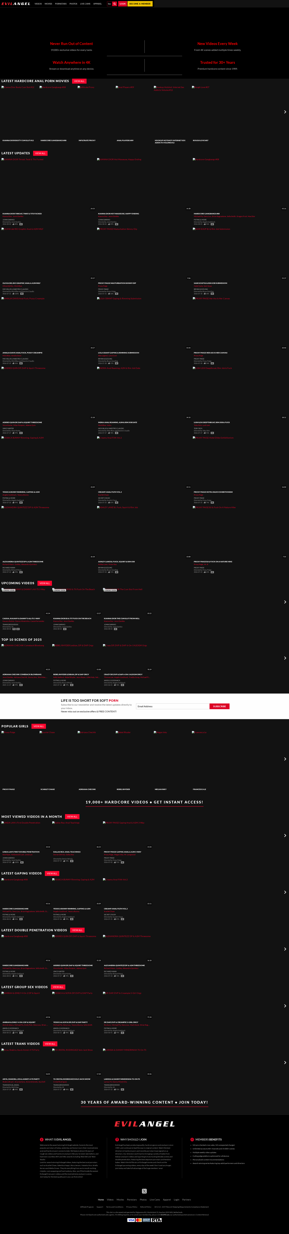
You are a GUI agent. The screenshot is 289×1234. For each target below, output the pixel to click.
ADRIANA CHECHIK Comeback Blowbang (22, 674)
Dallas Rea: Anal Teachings (67, 852)
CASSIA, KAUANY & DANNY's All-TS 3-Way (21, 618)
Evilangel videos (65, 1162)
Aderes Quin (31, 425)
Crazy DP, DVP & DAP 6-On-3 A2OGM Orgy (123, 674)
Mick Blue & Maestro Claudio (15, 289)
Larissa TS (108, 1082)
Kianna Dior (7, 216)
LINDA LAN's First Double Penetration (21, 852)
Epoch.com (93, 1215)
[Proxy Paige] (20, 759)
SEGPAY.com (164, 1215)
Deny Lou (207, 216)
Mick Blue (18, 286)
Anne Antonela (32, 1082)
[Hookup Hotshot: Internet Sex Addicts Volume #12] (172, 112)
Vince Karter (7, 425)
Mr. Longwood (129, 854)
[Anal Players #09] (134, 112)
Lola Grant (113, 356)
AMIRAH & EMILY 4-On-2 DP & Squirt (19, 1022)
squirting (141, 1157)
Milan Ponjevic (19, 425)
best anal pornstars (89, 1162)
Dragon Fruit (242, 216)
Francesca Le (199, 789)
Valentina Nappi (63, 1165)
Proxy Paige (102, 286)
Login (123, 4)
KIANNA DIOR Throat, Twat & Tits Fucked (22, 214)
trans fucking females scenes (158, 1157)
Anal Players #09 (125, 140)
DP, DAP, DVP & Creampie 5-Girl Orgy (121, 1022)
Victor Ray (112, 564)
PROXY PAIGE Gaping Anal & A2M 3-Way (122, 852)
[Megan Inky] (172, 759)
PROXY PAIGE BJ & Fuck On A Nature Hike (213, 562)
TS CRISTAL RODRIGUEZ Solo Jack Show (71, 1079)
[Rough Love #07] (210, 112)
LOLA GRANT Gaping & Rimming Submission (118, 353)
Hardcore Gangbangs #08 (53, 140)
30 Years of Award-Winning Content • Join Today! (144, 1102)
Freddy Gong (134, 677)
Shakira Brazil (8, 1082)
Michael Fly (198, 216)
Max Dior (251, 216)
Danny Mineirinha (22, 621)
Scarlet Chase (103, 495)
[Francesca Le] (210, 759)
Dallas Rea (70, 854)
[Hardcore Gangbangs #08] (58, 112)
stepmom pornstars (153, 1159)
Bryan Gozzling (201, 289)
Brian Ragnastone (219, 216)
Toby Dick (198, 425)
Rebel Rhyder (70, 677)
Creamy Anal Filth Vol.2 (110, 492)
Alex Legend (103, 356)
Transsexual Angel (11, 1085)
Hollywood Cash (17, 854)
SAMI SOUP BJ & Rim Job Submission (210, 283)
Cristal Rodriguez (60, 1082)
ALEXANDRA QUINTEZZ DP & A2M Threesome (23, 562)
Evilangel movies (146, 1162)
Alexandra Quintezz (29, 564)
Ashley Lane (102, 564)
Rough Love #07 (200, 140)
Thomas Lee (108, 677)
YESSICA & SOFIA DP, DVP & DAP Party (70, 1022)
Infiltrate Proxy (87, 140)
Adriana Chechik (20, 677)
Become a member (140, 4)
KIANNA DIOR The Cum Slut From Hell (122, 618)
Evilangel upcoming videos (125, 1165)
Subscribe (219, 706)
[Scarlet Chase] (58, 759)
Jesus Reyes (80, 677)
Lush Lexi (206, 425)
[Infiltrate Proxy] (96, 112)
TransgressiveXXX (10, 624)
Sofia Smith (231, 216)
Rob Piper (6, 854)
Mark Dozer (134, 1025)
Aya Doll (42, 1082)
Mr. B (206, 564)
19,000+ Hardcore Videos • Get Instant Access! (145, 802)
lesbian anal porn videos (124, 1157)
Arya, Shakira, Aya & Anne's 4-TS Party (21, 1079)
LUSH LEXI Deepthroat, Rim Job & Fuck (212, 422)
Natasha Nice (86, 1165)
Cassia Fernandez (37, 621)
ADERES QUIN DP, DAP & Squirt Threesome (22, 422)
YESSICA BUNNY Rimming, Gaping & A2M (21, 492)
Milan (48, 677)
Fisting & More (200, 220)
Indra (109, 425)
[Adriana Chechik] (96, 759)
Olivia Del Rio (8, 286)
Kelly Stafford (58, 677)
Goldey (17, 564)
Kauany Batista (8, 621)
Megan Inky (160, 789)
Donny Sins (32, 677)
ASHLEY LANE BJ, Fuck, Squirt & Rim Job (116, 562)
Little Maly (90, 677)
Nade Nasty (198, 286)
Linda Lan (29, 854)
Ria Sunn (107, 1025)
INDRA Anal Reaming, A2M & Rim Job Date (117, 422)
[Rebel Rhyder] (134, 759)
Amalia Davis (16, 356)
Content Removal (202, 1215)
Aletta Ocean (54, 1168)
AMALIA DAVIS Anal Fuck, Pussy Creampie (22, 353)
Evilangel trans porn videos (50, 1174)
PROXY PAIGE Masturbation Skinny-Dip (117, 283)
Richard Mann (8, 564)
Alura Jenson (75, 1165)
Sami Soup (208, 286)
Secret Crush (104, 498)
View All (79, 81)
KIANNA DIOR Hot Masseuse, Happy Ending (118, 214)
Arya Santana (20, 1082)
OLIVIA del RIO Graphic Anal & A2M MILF (21, 283)
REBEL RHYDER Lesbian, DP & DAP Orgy (71, 674)
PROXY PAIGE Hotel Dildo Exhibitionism (213, 492)
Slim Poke (41, 677)
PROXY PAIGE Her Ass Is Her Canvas (210, 353)
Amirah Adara (8, 1025)
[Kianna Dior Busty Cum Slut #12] (20, 112)
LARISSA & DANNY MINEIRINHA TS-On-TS (122, 1079)
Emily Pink (28, 1025)
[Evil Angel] (16, 4)
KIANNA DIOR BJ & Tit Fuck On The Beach (72, 618)
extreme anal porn (79, 1174)
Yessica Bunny (23, 495)
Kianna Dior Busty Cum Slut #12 (18, 140)
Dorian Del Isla (59, 854)
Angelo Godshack (9, 495)
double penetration (123, 1159)
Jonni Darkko (18, 216)
